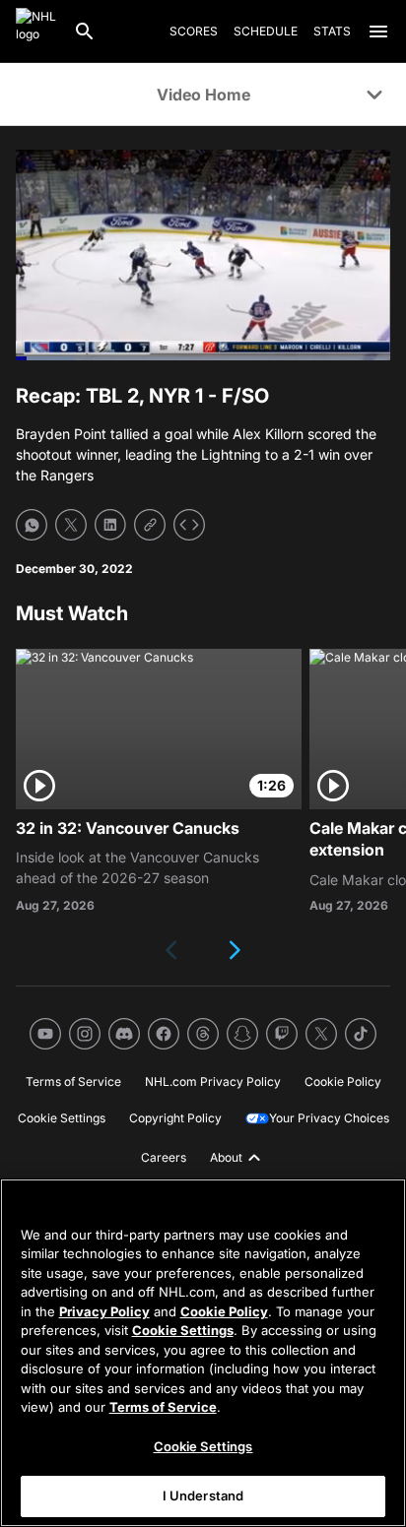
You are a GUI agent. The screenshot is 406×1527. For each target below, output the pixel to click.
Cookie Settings (183, 1330)
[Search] (85, 31)
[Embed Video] (189, 525)
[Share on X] (71, 525)
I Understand (203, 1495)
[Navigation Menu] (378, 31)
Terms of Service (163, 1407)
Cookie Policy (224, 1311)
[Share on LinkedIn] (110, 525)
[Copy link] (150, 525)
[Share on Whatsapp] (31, 525)
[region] (203, 1352)
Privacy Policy (104, 1311)
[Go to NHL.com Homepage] (36, 31)
